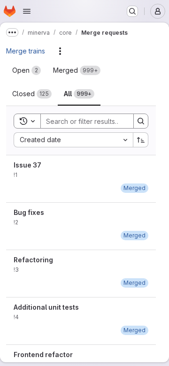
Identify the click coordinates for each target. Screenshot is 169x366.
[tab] (26, 70)
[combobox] (73, 139)
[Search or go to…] (132, 11)
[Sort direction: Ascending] (140, 139)
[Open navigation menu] (26, 11)
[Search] (140, 121)
